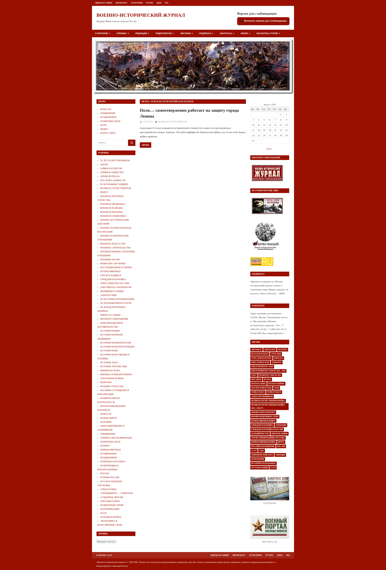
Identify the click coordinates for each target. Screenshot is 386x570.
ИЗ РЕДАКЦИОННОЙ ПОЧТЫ (115, 303)
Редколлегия (163, 33)
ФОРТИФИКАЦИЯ (109, 509)
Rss (166, 3)
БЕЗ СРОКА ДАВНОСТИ (112, 180)
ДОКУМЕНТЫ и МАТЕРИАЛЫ (115, 287)
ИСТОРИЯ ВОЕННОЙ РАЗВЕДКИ (117, 346)
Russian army (258, 384)
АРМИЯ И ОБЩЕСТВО (112, 172)
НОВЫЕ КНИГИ (108, 418)
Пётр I (281, 442)
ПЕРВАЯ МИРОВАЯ (110, 450)
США (261, 451)
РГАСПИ (104, 473)
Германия (281, 425)
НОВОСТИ (105, 109)
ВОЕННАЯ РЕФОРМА (111, 212)
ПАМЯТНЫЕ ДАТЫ (110, 121)
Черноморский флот (262, 455)
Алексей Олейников (262, 396)
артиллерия (257, 459)
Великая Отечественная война (268, 401)
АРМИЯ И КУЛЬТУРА (111, 168)
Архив (244, 33)
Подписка (205, 33)
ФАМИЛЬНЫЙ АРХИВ (111, 505)
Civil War (276, 354)
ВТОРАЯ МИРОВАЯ (110, 271)
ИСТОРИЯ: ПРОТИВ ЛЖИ (113, 366)
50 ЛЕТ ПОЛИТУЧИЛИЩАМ (115, 160)
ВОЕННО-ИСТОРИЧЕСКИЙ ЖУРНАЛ (140, 15)
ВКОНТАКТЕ (121, 3)
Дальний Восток (260, 434)
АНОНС (104, 164)
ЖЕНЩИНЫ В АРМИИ (112, 291)
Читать (145, 145)
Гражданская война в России (267, 429)
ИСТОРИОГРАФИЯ (110, 331)
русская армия (259, 468)
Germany (277, 362)
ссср (273, 468)
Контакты (226, 33)
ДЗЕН (159, 3)
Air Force (256, 350)
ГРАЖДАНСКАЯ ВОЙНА (113, 279)
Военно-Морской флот (263, 412)
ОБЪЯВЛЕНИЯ (107, 113)
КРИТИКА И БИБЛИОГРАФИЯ (116, 374)
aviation (282, 350)
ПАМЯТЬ (105, 445)
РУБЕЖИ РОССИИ (109, 477)
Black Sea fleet (259, 354)
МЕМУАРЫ (106, 382)
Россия (281, 446)
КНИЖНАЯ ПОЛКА (110, 370)
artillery (269, 350)
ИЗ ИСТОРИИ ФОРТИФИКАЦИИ (117, 299)
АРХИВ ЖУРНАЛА (110, 176)
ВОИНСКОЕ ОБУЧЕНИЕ (112, 263)
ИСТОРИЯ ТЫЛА (109, 362)
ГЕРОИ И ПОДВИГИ (110, 275)
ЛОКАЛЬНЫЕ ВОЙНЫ (111, 378)
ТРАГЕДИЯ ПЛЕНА (110, 501)
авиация (280, 455)
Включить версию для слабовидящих (265, 20)
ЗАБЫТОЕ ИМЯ (108, 295)
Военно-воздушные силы (264, 416)
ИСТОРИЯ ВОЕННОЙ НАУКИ (115, 343)
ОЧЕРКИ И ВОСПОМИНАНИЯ (116, 438)
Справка (122, 33)
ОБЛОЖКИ (106, 422)
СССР (253, 451)
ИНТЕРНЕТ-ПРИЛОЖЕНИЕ (114, 319)
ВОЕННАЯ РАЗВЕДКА (111, 208)
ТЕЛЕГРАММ (136, 3)
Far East (278, 358)
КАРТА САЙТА (108, 133)
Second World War (261, 388)
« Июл (268, 149)
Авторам (185, 33)
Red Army (256, 379)
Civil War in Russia (261, 358)
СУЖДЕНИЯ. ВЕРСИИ (111, 497)
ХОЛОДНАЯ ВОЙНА (110, 517)
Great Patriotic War (262, 367)
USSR (276, 388)
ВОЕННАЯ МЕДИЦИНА (112, 204)
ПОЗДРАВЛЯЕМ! (108, 457)
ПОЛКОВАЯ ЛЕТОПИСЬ (112, 461)
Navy (253, 375)
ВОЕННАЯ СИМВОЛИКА (113, 216)
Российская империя (262, 446)
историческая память (263, 463)
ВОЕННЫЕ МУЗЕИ (110, 259)
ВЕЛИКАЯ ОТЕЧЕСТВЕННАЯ (172, 122)
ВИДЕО (104, 129)
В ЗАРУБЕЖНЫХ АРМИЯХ (114, 184)
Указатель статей (267, 33)
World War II (274, 392)
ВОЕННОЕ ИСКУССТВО (113, 244)
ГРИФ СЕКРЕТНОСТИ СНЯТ (115, 283)
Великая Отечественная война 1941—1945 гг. (268, 406)
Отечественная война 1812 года (268, 438)
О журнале (101, 33)
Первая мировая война (263, 442)
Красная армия (280, 434)
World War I (257, 392)
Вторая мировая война (263, 421)
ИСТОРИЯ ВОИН (109, 350)
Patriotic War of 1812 (270, 375)
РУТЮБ (149, 3)
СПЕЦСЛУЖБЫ (108, 489)
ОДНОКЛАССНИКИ (103, 3)
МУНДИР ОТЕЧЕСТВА (112, 386)
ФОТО (103, 125)
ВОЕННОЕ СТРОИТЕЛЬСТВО (115, 247)
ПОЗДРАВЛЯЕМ (108, 117)
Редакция (141, 33)
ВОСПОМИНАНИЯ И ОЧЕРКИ (116, 267)
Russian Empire (276, 384)
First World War (260, 362)
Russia (267, 379)
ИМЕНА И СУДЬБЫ (110, 315)
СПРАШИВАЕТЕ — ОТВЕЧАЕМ (116, 493)
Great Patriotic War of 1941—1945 (268, 371)
